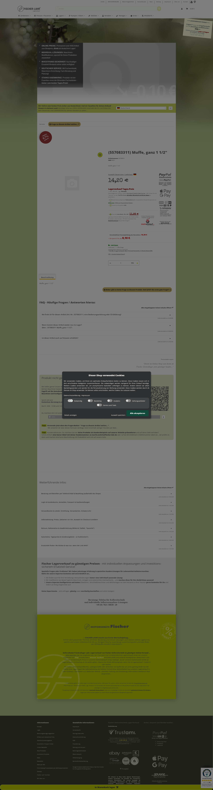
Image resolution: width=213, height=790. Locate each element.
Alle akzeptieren (137, 413)
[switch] (70, 400)
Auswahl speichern (118, 415)
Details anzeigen (70, 415)
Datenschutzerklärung (72, 395)
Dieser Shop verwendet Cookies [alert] (106, 375)
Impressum (85, 395)
